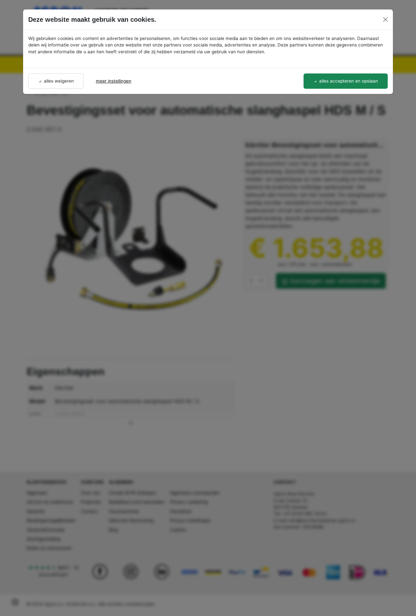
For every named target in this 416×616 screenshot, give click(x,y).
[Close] (385, 19)
